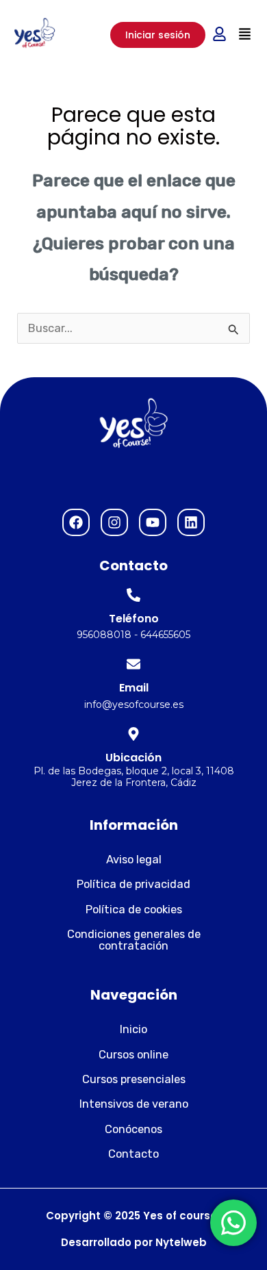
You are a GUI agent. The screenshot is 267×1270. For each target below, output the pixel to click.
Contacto (133, 1153)
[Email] (133, 664)
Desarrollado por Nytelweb (134, 1242)
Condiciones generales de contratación (134, 940)
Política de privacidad (133, 884)
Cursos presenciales (134, 1079)
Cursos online (133, 1054)
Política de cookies (134, 909)
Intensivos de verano (133, 1103)
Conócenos (133, 1129)
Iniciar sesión (157, 35)
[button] (244, 35)
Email (134, 688)
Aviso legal (134, 859)
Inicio (133, 1029)
